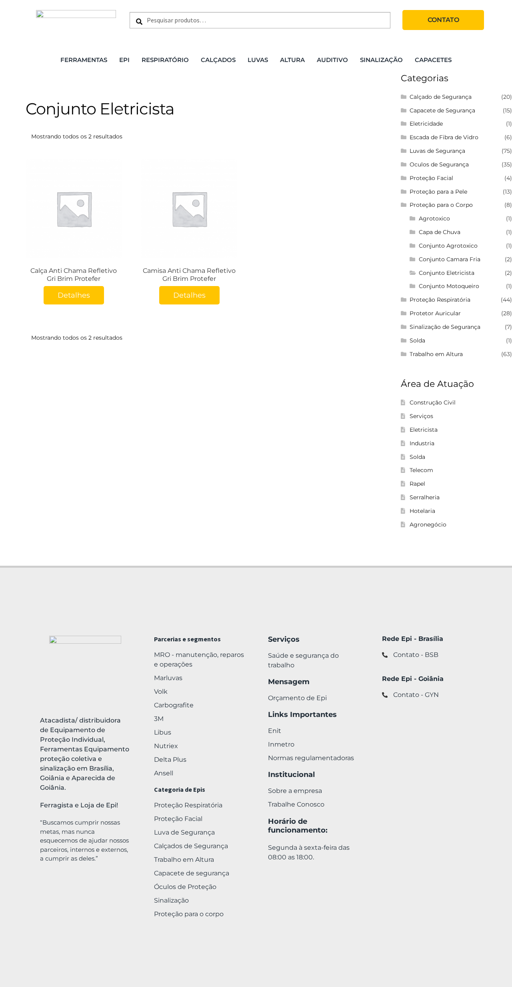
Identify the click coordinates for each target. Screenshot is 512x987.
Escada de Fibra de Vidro (444, 137)
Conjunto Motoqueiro (449, 286)
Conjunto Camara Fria (449, 259)
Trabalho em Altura (436, 354)
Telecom (421, 470)
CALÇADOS (218, 60)
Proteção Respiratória (440, 299)
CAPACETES (433, 60)
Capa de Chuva (439, 232)
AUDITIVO (332, 60)
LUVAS (258, 60)
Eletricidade (426, 123)
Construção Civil (433, 402)
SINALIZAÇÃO (381, 60)
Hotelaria (422, 511)
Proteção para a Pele (438, 191)
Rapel (417, 483)
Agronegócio (428, 524)
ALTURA (292, 60)
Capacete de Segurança (442, 110)
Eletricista (424, 429)
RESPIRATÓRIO (165, 60)
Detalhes (74, 295)
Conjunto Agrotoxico (448, 245)
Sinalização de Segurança (445, 326)
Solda (417, 340)
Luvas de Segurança (437, 150)
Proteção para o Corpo (441, 204)
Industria (422, 443)
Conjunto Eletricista (446, 272)
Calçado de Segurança (441, 96)
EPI (124, 60)
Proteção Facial (431, 178)
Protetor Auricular (435, 313)
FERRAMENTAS (83, 60)
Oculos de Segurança (439, 164)
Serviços (421, 416)
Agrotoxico (434, 218)
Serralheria (425, 497)
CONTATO (443, 20)
